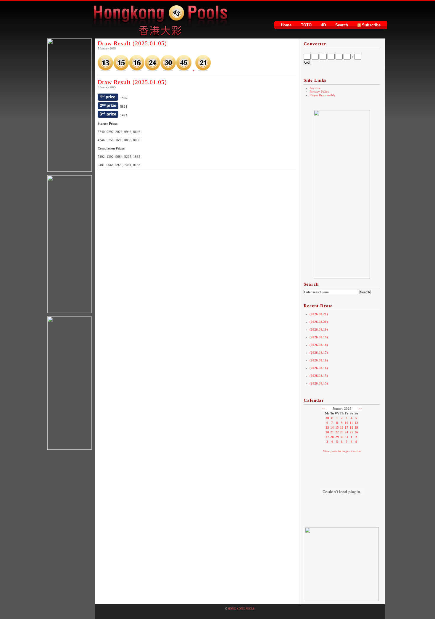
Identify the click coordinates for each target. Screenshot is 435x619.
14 (332, 427)
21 (332, 432)
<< (323, 408)
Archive (315, 88)
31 (332, 418)
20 (327, 432)
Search (341, 25)
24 (346, 432)
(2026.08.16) (319, 360)
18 (351, 427)
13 (327, 427)
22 (337, 432)
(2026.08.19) (319, 329)
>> (360, 408)
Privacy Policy (319, 91)
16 (342, 427)
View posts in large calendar (342, 451)
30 (327, 418)
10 (346, 423)
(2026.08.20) (319, 322)
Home (286, 25)
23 (342, 432)
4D (323, 25)
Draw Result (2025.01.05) (132, 43)
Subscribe (371, 25)
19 (356, 427)
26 (356, 432)
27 (327, 437)
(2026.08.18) (319, 345)
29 (337, 437)
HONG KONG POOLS (241, 608)
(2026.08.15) (319, 375)
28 (332, 437)
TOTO (306, 25)
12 (356, 423)
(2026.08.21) (319, 314)
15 (337, 427)
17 (346, 427)
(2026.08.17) (319, 352)
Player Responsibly (323, 95)
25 (351, 432)
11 (351, 423)
